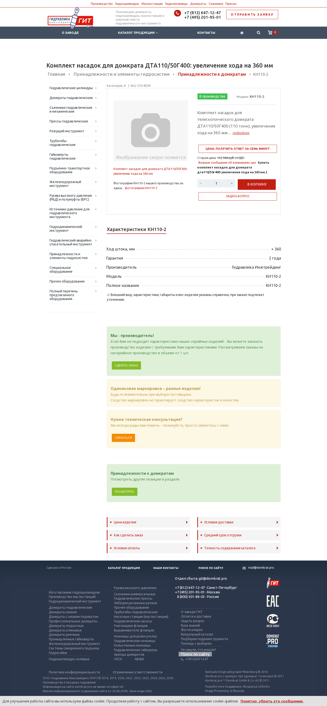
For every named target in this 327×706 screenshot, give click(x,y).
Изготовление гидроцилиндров (74, 592)
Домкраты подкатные (66, 626)
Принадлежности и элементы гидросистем (69, 256)
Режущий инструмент (67, 131)
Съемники (216, 3)
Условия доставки (218, 522)
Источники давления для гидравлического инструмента (70, 213)
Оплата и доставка (196, 616)
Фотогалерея (192, 630)
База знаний (190, 625)
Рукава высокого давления (135, 588)
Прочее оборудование (67, 281)
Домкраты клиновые (65, 630)
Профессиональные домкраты (73, 621)
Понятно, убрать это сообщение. (272, 701)
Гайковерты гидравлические (63, 156)
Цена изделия (125, 522)
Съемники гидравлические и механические (71, 109)
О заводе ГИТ (192, 612)
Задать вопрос (192, 621)
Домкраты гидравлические (71, 98)
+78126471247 (196, 659)
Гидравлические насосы (133, 621)
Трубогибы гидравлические (63, 143)
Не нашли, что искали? (198, 650)
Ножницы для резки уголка (135, 636)
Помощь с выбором (196, 643)
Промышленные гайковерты (71, 639)
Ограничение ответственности (138, 672)
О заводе (70, 32)
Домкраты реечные (64, 635)
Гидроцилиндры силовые (69, 659)
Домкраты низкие (63, 612)
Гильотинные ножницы (132, 645)
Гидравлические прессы (133, 598)
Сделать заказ (126, 365)
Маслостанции (152, 3)
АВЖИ (139, 659)
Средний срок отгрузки (223, 535)
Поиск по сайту (210, 568)
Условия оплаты (127, 548)
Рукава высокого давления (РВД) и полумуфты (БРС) (71, 197)
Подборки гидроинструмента (204, 639)
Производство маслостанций (72, 597)
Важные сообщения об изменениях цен (227, 162)
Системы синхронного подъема (74, 648)
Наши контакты (166, 568)
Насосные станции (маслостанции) (141, 617)
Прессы (231, 3)
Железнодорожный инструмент (65, 184)
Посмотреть (124, 492)
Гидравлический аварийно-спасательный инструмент (71, 242)
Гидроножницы (176, 3)
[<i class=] (242, 33)
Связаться (123, 438)
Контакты (206, 32)
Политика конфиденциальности (74, 672)
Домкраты (198, 3)
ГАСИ (118, 659)
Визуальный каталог (197, 634)
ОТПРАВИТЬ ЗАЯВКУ (252, 14)
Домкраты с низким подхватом (73, 617)
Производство (102, 3)
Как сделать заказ (128, 535)
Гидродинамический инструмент (66, 228)
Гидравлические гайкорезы (135, 650)
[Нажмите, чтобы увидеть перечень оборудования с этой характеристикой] (108, 311)
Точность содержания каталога (229, 548)
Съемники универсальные (135, 594)
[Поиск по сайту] (258, 33)
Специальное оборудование (61, 269)
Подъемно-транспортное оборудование (70, 170)
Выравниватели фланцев (134, 630)
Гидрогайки (58, 653)
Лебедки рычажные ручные (135, 603)
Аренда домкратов (129, 654)
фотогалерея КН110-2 (141, 188)
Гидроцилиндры (127, 3)
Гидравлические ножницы (134, 641)
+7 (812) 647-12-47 (202, 12)
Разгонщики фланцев (131, 626)
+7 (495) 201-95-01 (202, 17)
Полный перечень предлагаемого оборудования (64, 295)
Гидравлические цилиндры (71, 88)
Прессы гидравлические (69, 121)
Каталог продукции (137, 32)
